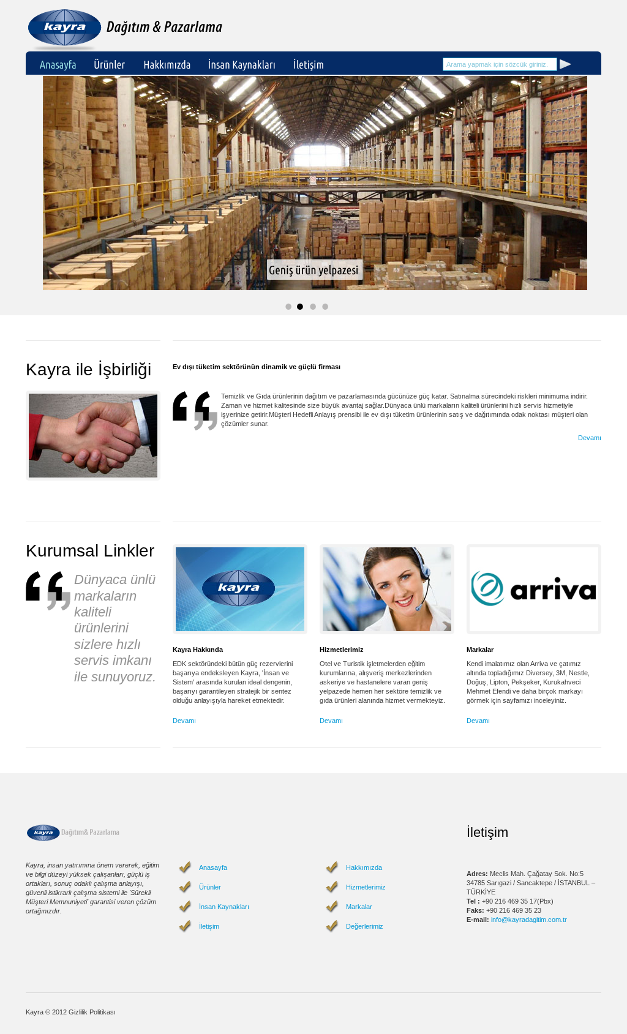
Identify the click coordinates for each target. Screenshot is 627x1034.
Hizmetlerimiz (342, 649)
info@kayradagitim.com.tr (529, 919)
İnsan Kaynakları (224, 906)
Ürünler (210, 887)
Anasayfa (213, 867)
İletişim (209, 926)
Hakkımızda (364, 867)
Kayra (127, 27)
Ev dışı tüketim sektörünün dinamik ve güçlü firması (256, 366)
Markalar (480, 649)
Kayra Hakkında (198, 649)
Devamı (589, 437)
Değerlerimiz (364, 926)
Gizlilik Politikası (92, 1012)
